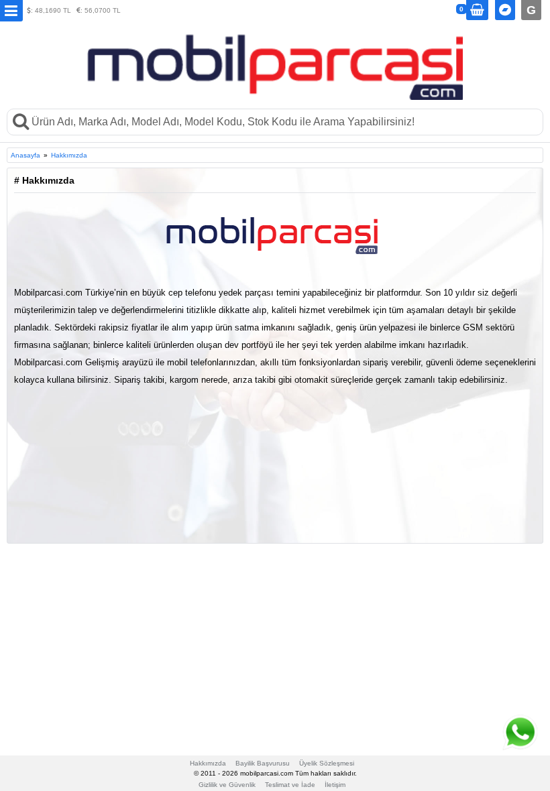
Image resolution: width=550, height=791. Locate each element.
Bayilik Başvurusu (262, 763)
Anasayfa (25, 155)
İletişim (335, 784)
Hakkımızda (69, 155)
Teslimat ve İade (290, 784)
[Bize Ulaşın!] (519, 732)
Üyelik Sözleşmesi (326, 763)
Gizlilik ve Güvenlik (227, 784)
